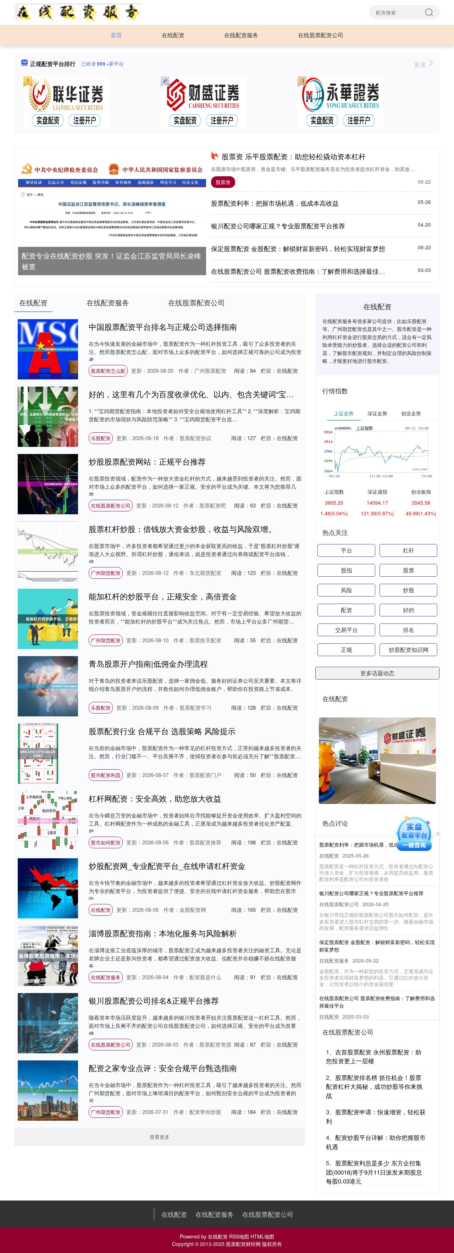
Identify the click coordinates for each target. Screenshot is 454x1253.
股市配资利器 (106, 774)
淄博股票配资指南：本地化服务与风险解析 (163, 932)
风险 (346, 590)
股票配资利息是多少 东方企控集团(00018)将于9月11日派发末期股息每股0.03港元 (374, 1171)
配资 (346, 610)
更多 (421, 64)
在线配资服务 (241, 35)
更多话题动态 (377, 673)
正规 (346, 649)
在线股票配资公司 (320, 35)
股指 (346, 570)
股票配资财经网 (243, 1243)
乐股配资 (101, 438)
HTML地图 (262, 1236)
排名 (408, 630)
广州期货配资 (106, 572)
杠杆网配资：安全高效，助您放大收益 (155, 798)
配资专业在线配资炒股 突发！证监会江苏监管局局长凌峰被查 (111, 260)
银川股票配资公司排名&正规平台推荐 (154, 1000)
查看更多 (160, 1136)
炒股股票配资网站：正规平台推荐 (147, 461)
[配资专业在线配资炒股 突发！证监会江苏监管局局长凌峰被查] (112, 201)
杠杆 (408, 550)
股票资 (223, 181)
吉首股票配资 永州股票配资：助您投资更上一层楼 (373, 1056)
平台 (346, 550)
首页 (116, 35)
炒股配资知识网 (408, 649)
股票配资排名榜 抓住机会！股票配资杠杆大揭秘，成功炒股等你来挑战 (374, 1086)
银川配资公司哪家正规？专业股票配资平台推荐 (278, 225)
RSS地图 (239, 1236)
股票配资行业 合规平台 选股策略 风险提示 (162, 730)
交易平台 (346, 630)
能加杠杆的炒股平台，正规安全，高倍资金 (163, 596)
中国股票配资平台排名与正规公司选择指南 (163, 326)
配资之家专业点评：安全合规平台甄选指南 (163, 1067)
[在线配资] (78, 11)
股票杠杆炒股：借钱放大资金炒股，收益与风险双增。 (182, 528)
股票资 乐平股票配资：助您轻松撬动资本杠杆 (294, 156)
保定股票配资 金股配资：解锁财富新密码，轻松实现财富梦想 (298, 248)
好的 (408, 610)
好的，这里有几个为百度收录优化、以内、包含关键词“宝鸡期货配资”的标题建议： (232, 393)
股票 (408, 570)
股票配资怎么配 (108, 370)
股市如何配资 (106, 842)
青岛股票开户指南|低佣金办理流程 (148, 663)
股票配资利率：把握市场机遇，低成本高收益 (275, 202)
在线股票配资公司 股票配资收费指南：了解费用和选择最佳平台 (301, 271)
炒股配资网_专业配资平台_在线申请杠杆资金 (167, 865)
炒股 (408, 590)
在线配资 (173, 35)
